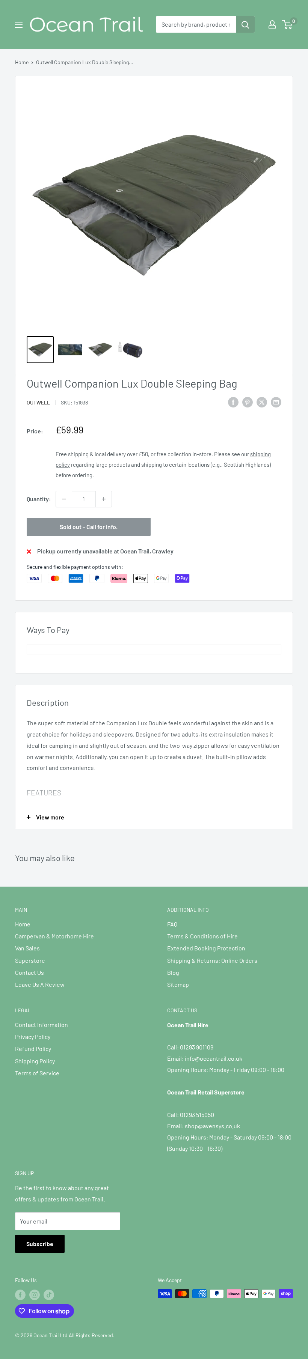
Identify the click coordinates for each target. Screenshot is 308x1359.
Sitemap (178, 984)
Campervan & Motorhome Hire (54, 936)
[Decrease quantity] (64, 499)
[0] (287, 24)
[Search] (245, 24)
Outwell (38, 402)
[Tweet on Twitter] (262, 401)
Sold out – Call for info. (89, 526)
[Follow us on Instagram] (34, 1294)
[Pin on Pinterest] (247, 401)
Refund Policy (33, 1048)
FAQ (172, 924)
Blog (173, 972)
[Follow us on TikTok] (49, 1294)
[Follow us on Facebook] (20, 1294)
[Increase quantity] (104, 499)
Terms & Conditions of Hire (202, 936)
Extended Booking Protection (206, 948)
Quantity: (39, 498)
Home (22, 62)
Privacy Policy (32, 1036)
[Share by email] (276, 401)
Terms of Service (37, 1072)
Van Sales (27, 948)
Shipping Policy (35, 1060)
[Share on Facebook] (233, 401)
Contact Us (29, 972)
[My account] (272, 24)
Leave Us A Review (40, 984)
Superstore (30, 960)
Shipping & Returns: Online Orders (212, 960)
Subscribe (39, 1243)
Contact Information (41, 1024)
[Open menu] (19, 25)
